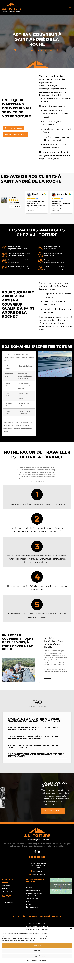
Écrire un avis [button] (15, 206)
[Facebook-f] (35, 851)
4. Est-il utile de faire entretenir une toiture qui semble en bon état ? (33, 746)
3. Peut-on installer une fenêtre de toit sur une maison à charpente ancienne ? (33, 737)
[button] (71, 929)
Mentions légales (42, 960)
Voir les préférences (37, 956)
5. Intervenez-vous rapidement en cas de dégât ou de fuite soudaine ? (36, 755)
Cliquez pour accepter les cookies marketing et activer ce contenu (61, 886)
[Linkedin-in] (38, 851)
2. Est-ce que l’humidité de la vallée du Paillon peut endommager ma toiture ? (35, 729)
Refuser (37, 951)
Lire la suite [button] (28, 210)
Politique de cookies (32, 960)
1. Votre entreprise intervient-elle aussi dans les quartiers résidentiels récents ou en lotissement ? (34, 720)
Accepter (37, 946)
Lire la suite (47, 677)
